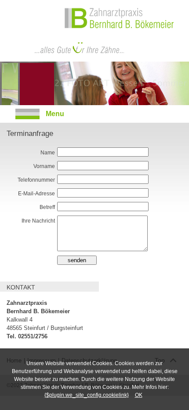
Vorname (44, 166)
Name (47, 153)
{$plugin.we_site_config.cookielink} (86, 395)
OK (138, 395)
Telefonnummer (36, 180)
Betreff (47, 207)
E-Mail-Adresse (36, 193)
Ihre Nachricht (38, 221)
